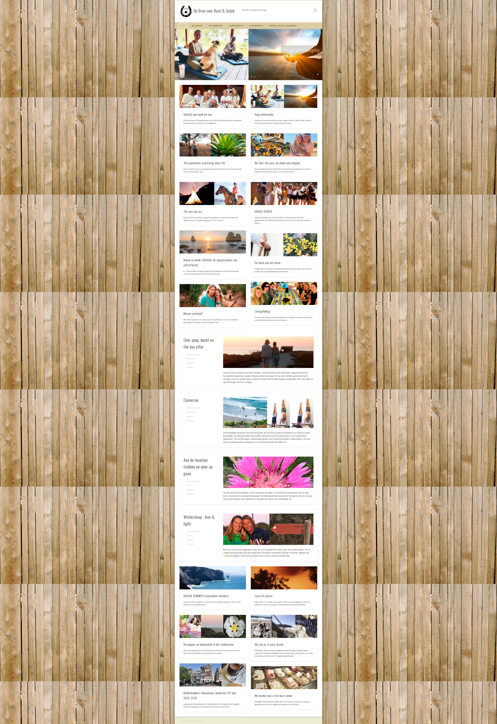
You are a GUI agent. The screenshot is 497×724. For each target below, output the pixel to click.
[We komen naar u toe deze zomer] (284, 677)
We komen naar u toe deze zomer (273, 695)
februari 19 (190, 536)
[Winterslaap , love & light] (268, 529)
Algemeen (190, 363)
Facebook (310, 10)
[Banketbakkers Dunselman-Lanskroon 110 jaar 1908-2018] (213, 674)
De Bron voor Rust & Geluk (214, 11)
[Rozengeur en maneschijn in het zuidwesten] (213, 626)
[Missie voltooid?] (213, 295)
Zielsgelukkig (262, 311)
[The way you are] (213, 193)
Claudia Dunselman (193, 354)
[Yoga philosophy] (284, 96)
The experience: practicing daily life (280, 50)
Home (182, 25)
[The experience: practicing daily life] (213, 144)
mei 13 (189, 485)
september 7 (191, 412)
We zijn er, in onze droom (269, 644)
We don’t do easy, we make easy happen (277, 162)
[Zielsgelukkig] (284, 293)
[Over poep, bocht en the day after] (268, 352)
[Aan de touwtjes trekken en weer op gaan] (268, 472)
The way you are (192, 211)
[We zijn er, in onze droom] (284, 626)
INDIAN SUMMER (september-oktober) (206, 595)
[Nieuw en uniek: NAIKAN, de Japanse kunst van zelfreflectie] (213, 242)
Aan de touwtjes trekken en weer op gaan (198, 466)
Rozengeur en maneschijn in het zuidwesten (208, 644)
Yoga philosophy (264, 114)
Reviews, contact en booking (282, 25)
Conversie (191, 400)
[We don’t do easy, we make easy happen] (284, 144)
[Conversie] (268, 412)
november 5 (191, 359)
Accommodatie (256, 25)
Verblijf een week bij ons (197, 114)
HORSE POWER (263, 211)
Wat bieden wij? (216, 25)
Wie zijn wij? (197, 25)
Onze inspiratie (236, 25)
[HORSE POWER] (284, 193)
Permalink (190, 367)
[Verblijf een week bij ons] (213, 96)
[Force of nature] (284, 577)
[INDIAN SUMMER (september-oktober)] (213, 577)
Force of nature (264, 595)
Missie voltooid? (193, 313)
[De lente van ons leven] (284, 244)
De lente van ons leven (267, 262)
